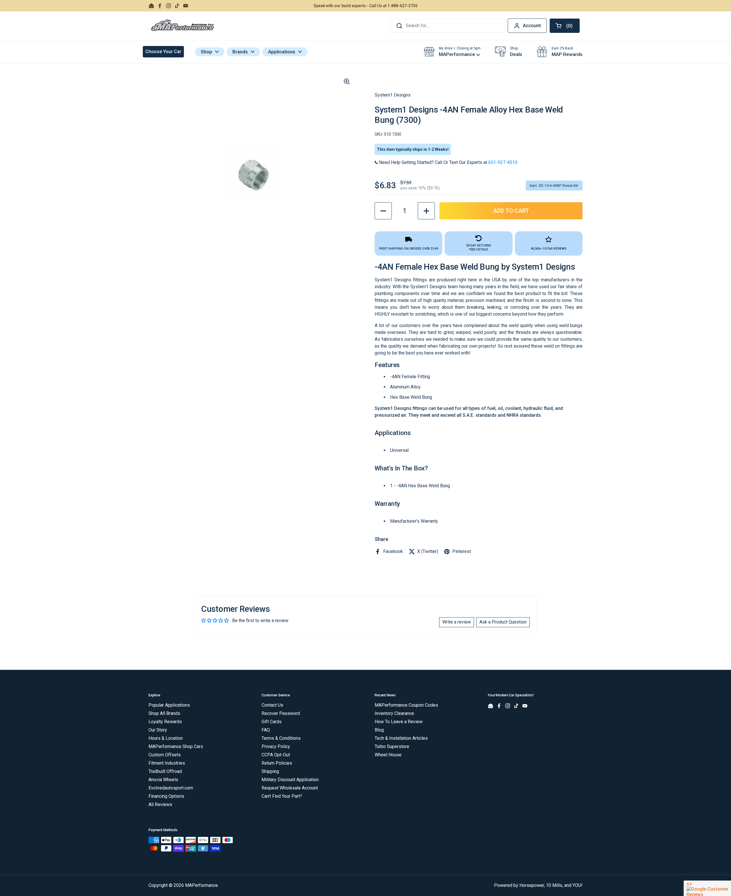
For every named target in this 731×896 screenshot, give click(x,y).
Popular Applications (169, 705)
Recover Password (281, 713)
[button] (565, 26)
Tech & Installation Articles (401, 738)
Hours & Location (165, 738)
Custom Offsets (164, 754)
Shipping (270, 771)
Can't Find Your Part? (282, 796)
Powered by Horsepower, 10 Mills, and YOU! (538, 885)
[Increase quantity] (426, 210)
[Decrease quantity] (383, 210)
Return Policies (277, 763)
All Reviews (160, 804)
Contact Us (272, 705)
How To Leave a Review (399, 721)
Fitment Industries (166, 763)
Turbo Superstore (392, 746)
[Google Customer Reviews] (707, 888)
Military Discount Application (290, 779)
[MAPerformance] (182, 25)
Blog (379, 730)
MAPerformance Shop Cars (175, 746)
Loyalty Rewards (165, 721)
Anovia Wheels (163, 779)
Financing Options (166, 796)
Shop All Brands (164, 713)
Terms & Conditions (281, 738)
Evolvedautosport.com (170, 788)
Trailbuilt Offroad (165, 771)
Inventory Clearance (394, 713)
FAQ (266, 730)
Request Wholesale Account (290, 788)
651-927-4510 (502, 162)
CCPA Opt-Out (276, 754)
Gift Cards (272, 721)
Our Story (157, 730)
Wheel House (388, 754)
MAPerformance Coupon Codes (406, 705)
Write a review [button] (456, 622)
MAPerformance (201, 885)
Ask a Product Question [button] (503, 622)
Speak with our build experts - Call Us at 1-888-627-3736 (365, 6)
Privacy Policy (276, 746)
